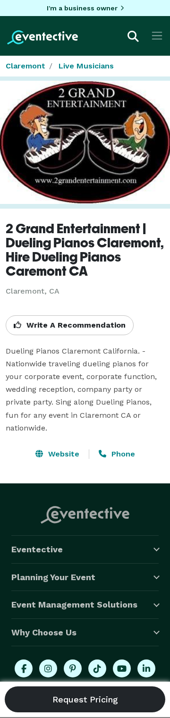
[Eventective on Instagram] (48, 668)
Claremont (25, 65)
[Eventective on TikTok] (97, 668)
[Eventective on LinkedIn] (146, 668)
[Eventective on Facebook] (24, 668)
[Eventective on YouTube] (122, 668)
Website (62, 453)
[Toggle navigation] (157, 35)
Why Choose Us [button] (43, 632)
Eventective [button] (37, 549)
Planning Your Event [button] (53, 577)
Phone (122, 453)
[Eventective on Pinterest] (73, 668)
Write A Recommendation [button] (75, 325)
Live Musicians (86, 65)
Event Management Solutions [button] (74, 604)
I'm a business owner (82, 8)
